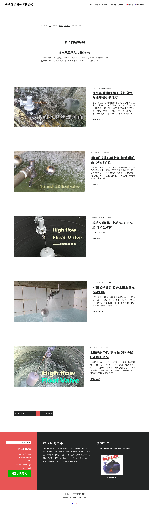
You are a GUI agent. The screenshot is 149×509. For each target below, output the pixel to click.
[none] (18, 442)
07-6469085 (26, 461)
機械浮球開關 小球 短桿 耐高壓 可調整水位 (112, 224)
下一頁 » (48, 413)
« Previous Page (23, 413)
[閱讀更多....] (98, 119)
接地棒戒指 (126, 448)
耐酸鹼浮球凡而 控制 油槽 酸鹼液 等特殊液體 (113, 159)
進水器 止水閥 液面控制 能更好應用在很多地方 (113, 95)
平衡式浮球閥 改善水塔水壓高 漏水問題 (114, 289)
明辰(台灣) (19, 4)
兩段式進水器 (108, 448)
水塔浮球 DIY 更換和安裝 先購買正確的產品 (111, 354)
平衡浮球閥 (117, 448)
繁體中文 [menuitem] (25, 443)
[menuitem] (129, 4)
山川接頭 (99, 448)
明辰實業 (81, 494)
